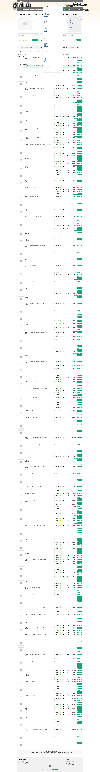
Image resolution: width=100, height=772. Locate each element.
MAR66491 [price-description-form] (57, 349)
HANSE (26, 216)
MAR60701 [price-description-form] (57, 510)
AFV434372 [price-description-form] (57, 385)
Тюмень (45, 62)
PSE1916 (26, 210)
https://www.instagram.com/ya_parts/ (50, 766)
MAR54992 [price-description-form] (57, 191)
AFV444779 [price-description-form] (57, 336)
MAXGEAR (26, 681)
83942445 (26, 438)
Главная (41, 1)
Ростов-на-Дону (46, 48)
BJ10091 (26, 259)
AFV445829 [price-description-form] (57, 368)
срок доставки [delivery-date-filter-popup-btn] (34, 51)
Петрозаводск (46, 46)
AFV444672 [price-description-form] (57, 332)
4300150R (26, 167)
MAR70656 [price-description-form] (57, 702)
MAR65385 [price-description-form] (57, 142)
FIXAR (26, 128)
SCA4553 (26, 702)
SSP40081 (26, 324)
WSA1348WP (27, 553)
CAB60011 (26, 246)
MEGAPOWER (27, 546)
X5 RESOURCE (72, 28)
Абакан (45, 8)
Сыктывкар (45, 57)
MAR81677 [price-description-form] (57, 700)
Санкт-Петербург (46, 51)
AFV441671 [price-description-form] (57, 265)
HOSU (26, 525)
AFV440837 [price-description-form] (57, 81)
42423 (27, 410)
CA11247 (26, 567)
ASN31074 (26, 615)
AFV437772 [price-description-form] (57, 180)
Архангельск (46, 9)
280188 (26, 622)
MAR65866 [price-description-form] (57, 502)
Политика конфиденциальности (23, 763)
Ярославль (45, 70)
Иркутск (45, 24)
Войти (71, 9)
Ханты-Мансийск (46, 66)
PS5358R (26, 431)
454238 (26, 581)
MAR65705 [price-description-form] (57, 634)
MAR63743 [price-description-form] (57, 576)
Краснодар (21, 1)
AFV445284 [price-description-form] (57, 361)
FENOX (71, 19)
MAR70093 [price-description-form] (57, 674)
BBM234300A (27, 158)
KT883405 (26, 304)
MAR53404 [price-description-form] (57, 327)
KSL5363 (26, 120)
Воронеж (45, 19)
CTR (20, 36)
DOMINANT (26, 594)
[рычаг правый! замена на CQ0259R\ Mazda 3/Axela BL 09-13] (25, 23)
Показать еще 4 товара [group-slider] (77, 395)
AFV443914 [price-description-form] (57, 323)
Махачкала (45, 36)
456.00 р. (79, 20)
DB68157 (26, 266)
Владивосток (46, 15)
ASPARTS (26, 614)
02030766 (26, 501)
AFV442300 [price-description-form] (57, 281)
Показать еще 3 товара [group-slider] (77, 331)
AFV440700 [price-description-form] (57, 245)
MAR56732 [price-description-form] (57, 392)
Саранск (45, 52)
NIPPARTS (26, 466)
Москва (45, 37)
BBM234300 (26, 151)
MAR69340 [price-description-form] (57, 155)
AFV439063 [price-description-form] (57, 108)
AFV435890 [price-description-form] (57, 147)
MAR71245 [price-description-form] (57, 690)
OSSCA (26, 607)
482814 (28, 722)
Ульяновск (45, 63)
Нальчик (45, 39)
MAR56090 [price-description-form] (57, 137)
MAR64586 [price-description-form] (57, 563)
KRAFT (26, 296)
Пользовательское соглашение (23, 762)
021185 (26, 532)
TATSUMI (26, 95)
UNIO (25, 88)
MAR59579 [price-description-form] (57, 377)
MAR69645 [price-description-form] (57, 654)
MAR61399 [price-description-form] (57, 153)
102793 (27, 144)
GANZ (26, 600)
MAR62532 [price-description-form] (57, 587)
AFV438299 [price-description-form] (57, 196)
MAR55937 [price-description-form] (57, 459)
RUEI (25, 587)
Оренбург (45, 43)
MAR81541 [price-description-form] (57, 736)
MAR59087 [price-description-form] (57, 453)
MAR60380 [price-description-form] (57, 291)
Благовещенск (46, 12)
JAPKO (26, 708)
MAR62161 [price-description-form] (57, 570)
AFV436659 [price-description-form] (57, 151)
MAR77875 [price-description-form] (57, 506)
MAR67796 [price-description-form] (57, 511)
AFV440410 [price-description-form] (57, 232)
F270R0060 (26, 346)
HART (26, 722)
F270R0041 (26, 355)
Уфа (44, 64)
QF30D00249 (27, 461)
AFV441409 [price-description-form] (57, 113)
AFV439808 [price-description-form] (57, 78)
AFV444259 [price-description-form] (57, 93)
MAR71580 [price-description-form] (57, 583)
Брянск (45, 13)
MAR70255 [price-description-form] (57, 681)
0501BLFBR (26, 317)
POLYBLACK (26, 654)
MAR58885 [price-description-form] (57, 538)
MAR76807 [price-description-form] (57, 658)
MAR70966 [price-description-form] (57, 708)
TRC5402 (27, 486)
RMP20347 (26, 89)
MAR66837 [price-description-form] (57, 454)
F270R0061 (26, 340)
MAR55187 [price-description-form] (57, 104)
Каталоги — (45, 4)
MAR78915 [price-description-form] (57, 712)
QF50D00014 (27, 233)
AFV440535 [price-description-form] (57, 238)
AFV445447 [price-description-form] (57, 99)
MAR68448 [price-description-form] (57, 618)
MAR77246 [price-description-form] (57, 565)
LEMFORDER (27, 538)
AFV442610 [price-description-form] (57, 287)
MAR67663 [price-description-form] (57, 647)
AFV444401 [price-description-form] (57, 88)
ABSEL (26, 574)
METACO (26, 166)
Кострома (45, 30)
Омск (44, 41)
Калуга (45, 27)
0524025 (26, 451)
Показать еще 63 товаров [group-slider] (77, 72)
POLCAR (26, 580)
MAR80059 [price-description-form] (57, 719)
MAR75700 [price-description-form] (57, 578)
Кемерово (45, 28)
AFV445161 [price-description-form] (57, 354)
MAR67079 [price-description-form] (57, 596)
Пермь (45, 45)
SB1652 (27, 381)
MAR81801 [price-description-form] (57, 742)
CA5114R (26, 635)
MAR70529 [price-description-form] (57, 695)
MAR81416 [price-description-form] (57, 665)
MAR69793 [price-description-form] (57, 661)
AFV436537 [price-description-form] (57, 414)
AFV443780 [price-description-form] (57, 320)
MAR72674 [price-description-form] (57, 625)
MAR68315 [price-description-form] (57, 351)
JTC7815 (27, 742)
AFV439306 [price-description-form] (57, 220)
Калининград (46, 26)
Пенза (45, 44)
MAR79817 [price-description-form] (57, 693)
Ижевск (45, 23)
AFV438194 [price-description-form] (57, 187)
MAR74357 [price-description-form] (57, 598)
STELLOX (26, 104)
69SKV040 (26, 688)
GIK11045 (26, 601)
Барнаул (45, 10)
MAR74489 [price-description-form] (57, 557)
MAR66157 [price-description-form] (57, 379)
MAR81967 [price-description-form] (57, 544)
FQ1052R (26, 129)
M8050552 (26, 188)
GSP (25, 516)
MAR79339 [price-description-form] (57, 677)
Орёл (44, 42)
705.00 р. (79, 23)
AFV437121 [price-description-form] (57, 168)
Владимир (45, 17)
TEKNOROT (71, 27)
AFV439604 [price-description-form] (57, 75)
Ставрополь (45, 56)
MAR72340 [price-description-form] (57, 698)
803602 (26, 181)
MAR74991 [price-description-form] (57, 464)
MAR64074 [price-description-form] (57, 614)
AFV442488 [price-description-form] (57, 123)
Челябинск (45, 68)
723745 (26, 682)
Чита (44, 69)
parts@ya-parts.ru (71, 764)
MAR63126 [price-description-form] (57, 607)
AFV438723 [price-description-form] (57, 424)
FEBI (70, 26)
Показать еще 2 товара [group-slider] (77, 102)
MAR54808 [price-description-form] (57, 225)
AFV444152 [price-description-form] (57, 91)
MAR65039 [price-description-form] (57, 228)
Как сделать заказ (21, 761)
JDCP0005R (26, 628)
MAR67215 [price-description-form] (57, 518)
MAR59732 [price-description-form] (57, 329)
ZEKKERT (26, 559)
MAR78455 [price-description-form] (57, 716)
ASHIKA (26, 667)
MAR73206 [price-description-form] (57, 456)
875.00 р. (79, 26)
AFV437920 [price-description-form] (57, 417)
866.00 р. (79, 24)
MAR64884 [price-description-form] (57, 495)
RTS (25, 388)
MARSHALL (26, 187)
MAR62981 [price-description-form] (57, 134)
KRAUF (26, 552)
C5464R (26, 288)
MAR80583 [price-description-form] (57, 542)
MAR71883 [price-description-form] (57, 572)
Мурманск (45, 38)
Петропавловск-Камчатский (48, 47)
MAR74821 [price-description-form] (57, 592)
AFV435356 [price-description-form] (57, 397)
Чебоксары (45, 67)
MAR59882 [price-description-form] (57, 140)
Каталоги (48, 1)
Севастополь (46, 54)
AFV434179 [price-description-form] (57, 381)
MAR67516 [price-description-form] (57, 641)
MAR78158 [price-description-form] (57, 670)
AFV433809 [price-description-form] (57, 466)
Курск (44, 33)
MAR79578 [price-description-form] (57, 704)
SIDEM (26, 180)
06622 (27, 174)
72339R (26, 709)
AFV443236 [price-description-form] (57, 303)
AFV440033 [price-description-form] (57, 223)
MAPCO (26, 473)
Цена (73, 54)
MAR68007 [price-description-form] (57, 520)
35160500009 (27, 675)
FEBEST (26, 137)
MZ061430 (26, 655)
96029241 (26, 398)
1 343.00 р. (78, 28)
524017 (28, 647)
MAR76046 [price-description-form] (57, 522)
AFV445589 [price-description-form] (57, 365)
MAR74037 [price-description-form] (57, 555)
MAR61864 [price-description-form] (57, 566)
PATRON (71, 20)
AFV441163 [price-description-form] (57, 252)
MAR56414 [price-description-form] (57, 493)
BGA (25, 486)
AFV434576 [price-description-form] (57, 473)
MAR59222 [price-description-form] (57, 546)
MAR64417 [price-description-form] (57, 621)
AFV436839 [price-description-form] (57, 157)
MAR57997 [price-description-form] (57, 132)
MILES (26, 265)
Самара (45, 50)
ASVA (25, 316)
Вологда (45, 18)
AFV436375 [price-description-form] (57, 410)
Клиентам (66, 1)
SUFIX (26, 368)
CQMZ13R (23, 36)
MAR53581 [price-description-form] (57, 189)
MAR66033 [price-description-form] (57, 627)
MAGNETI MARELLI (26, 696)
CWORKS (26, 339)
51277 (28, 417)
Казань (45, 25)
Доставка (67, 54)
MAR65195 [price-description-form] (57, 163)
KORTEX (26, 119)
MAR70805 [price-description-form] (57, 497)
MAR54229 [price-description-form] (57, 110)
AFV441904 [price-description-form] (57, 272)
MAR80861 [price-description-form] (57, 679)
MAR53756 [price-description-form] (57, 125)
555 (70, 30)
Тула (44, 61)
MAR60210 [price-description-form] (57, 290)
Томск (45, 60)
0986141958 (26, 730)
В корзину (35, 40)
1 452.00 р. (78, 30)
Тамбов (45, 58)
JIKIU (25, 110)
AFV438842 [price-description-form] (57, 430)
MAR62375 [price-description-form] (57, 574)
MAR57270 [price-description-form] (57, 525)
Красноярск (45, 32)
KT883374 (26, 297)
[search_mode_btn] (18, 54)
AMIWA (26, 641)
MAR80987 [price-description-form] (57, 706)
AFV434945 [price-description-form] (57, 390)
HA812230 (26, 217)
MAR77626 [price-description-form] (57, 530)
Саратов (45, 53)
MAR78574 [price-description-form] (57, 651)
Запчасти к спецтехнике (57, 1)
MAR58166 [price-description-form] (57, 532)
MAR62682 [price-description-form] (57, 594)
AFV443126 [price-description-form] (57, 296)
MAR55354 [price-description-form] (57, 119)
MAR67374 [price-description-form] (57, 548)
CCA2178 (26, 480)
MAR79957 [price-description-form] (57, 585)
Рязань (45, 49)
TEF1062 (26, 362)
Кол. (63, 54)
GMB (25, 500)
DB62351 (26, 273)
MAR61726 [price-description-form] (57, 561)
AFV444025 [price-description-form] (57, 325)
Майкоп (45, 35)
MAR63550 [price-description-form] (57, 277)
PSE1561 (26, 203)
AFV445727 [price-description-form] (57, 95)
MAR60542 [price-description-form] (57, 552)
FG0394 (26, 333)
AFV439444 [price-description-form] (57, 437)
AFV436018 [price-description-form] (57, 144)
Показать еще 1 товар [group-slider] (77, 118)
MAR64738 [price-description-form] (57, 293)
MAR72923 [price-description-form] (57, 504)
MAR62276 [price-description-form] (57, 580)
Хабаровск (45, 65)
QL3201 (26, 560)
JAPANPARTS (27, 493)
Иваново (45, 22)
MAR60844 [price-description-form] (57, 116)
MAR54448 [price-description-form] (57, 276)
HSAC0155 (26, 526)
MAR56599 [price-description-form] (57, 500)
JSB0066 (26, 508)
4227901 (26, 539)
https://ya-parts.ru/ (19, 9)
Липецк (45, 34)
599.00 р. (79, 22)
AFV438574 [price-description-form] (57, 209)
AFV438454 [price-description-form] (57, 203)
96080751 (26, 389)
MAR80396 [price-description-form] (57, 672)
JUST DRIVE (71, 23)
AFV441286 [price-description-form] (57, 258)
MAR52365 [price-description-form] (57, 274)
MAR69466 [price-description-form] (57, 590)
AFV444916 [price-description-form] (57, 339)
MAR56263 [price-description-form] (57, 348)
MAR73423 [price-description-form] (57, 513)
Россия (45, 7)
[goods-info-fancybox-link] (53, 75)
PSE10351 (26, 197)
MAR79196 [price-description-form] (57, 722)
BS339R (26, 494)
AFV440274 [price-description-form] (57, 444)
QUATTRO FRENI (72, 24)
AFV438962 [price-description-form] (57, 106)
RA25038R (26, 111)
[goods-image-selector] (21, 59)
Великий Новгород (47, 14)
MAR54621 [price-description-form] (57, 97)
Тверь (45, 59)
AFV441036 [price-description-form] (57, 85)
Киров (45, 29)
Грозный (45, 20)
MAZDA (26, 157)
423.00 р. (79, 19)
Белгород (45, 11)
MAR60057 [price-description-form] (57, 161)
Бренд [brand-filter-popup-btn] (20, 51)
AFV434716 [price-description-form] (57, 388)
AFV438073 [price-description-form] (57, 420)
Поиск (66, 9)
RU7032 (26, 375)
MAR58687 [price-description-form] (57, 170)
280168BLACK (27, 717)
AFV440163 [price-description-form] (57, 227)
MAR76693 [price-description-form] (57, 632)
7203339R (26, 668)
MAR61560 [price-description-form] (57, 559)
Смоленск (45, 55)
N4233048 (26, 467)
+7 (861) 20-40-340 (78, 1)
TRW (25, 742)
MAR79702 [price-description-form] (57, 714)
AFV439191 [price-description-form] (57, 216)
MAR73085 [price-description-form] (57, 630)
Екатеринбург (46, 21)
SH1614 (26, 369)
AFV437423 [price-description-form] (57, 486)
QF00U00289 (27, 240)
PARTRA (26, 634)
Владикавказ (46, 16)
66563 (28, 607)
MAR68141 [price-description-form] (57, 172)
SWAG (26, 437)
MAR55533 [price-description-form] (57, 450)
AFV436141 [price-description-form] (57, 407)
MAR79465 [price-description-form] (57, 729)
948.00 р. (79, 27)
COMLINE (26, 479)
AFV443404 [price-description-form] (57, 310)
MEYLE (26, 674)
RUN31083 (26, 588)
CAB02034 (67, 36)
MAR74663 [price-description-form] (57, 550)
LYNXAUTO (26, 287)
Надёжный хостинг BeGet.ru (50, 770)
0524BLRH (26, 138)
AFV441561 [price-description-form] (57, 114)
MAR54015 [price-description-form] (57, 128)
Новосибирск (46, 40)
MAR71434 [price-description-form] (57, 663)
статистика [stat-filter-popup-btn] (26, 51)
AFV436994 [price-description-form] (57, 166)
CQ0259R (27, 65)
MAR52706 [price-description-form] (57, 100)
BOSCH (26, 729)
